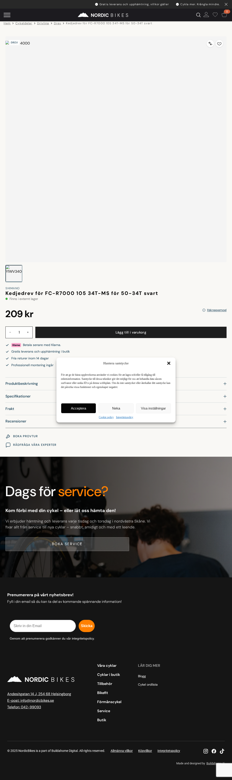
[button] (169, 363)
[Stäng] (226, 4)
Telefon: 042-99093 (24, 707)
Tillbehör (104, 683)
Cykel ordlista (148, 684)
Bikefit (102, 692)
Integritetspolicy (124, 417)
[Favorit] (219, 43)
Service (103, 711)
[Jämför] (210, 43)
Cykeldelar (23, 23)
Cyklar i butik (108, 674)
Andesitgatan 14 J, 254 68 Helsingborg (39, 694)
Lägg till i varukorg (131, 332)
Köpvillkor (145, 751)
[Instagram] (205, 751)
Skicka (86, 626)
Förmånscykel (109, 701)
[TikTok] (222, 751)
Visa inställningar (153, 408)
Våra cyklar (106, 665)
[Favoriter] (216, 15)
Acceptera (78, 408)
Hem (7, 23)
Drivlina (43, 23)
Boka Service (67, 544)
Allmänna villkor (122, 751)
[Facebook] (214, 751)
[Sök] (198, 15)
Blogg (142, 676)
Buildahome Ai (215, 763)
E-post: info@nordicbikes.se (30, 700)
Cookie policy (106, 417)
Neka (116, 408)
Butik (101, 720)
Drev (57, 23)
